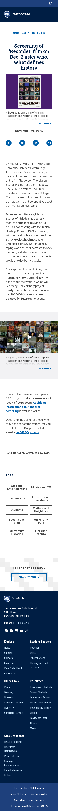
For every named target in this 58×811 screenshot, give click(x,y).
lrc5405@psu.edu (27, 432)
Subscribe (28, 577)
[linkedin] (36, 143)
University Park (41, 521)
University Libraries (29, 33)
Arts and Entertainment (17, 487)
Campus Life (16, 498)
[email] (49, 143)
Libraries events (41, 532)
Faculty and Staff (17, 521)
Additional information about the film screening (26, 407)
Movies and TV (41, 487)
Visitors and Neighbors (41, 510)
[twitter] (22, 143)
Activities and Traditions (41, 498)
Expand (43, 123)
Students (17, 509)
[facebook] (9, 143)
